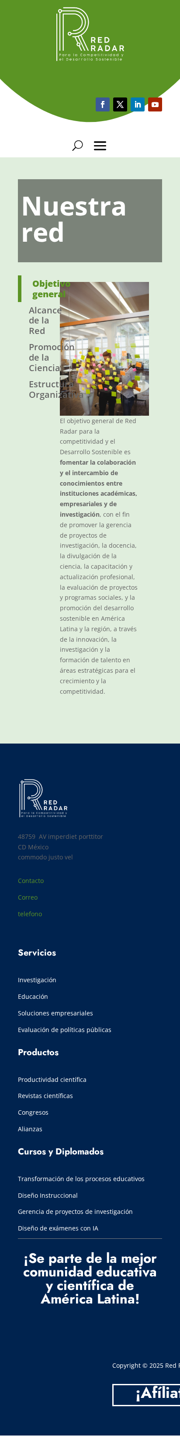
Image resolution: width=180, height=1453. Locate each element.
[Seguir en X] (120, 104)
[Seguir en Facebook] (103, 104)
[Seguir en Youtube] (138, 104)
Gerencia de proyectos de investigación (75, 1211)
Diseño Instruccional (48, 1195)
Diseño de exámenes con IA (58, 1228)
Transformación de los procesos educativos (82, 1179)
